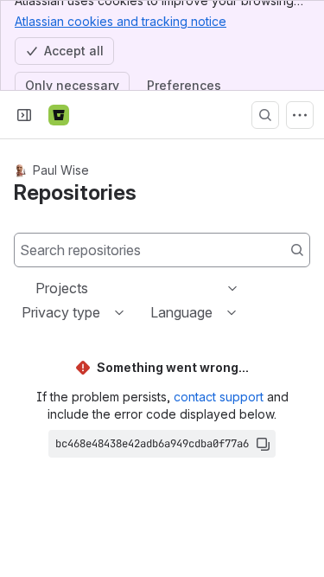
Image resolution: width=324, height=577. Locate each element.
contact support (219, 396)
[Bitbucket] (59, 115)
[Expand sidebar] (24, 115)
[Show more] (300, 115)
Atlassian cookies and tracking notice (120, 21)
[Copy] (262, 443)
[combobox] (37, 288)
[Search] (265, 115)
